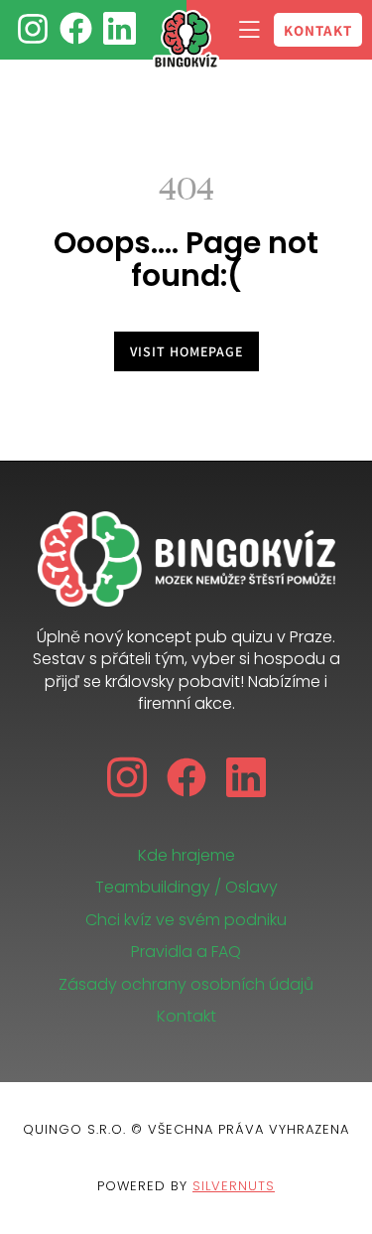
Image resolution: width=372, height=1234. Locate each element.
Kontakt (186, 1016)
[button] (249, 30)
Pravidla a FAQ (186, 951)
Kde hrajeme (186, 855)
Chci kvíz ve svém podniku (186, 919)
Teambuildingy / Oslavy (186, 887)
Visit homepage (186, 351)
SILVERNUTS (233, 1185)
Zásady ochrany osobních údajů (186, 984)
